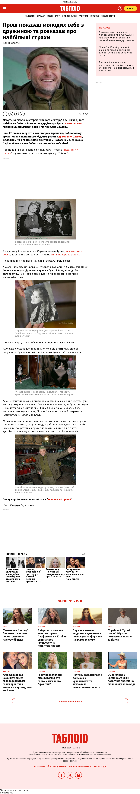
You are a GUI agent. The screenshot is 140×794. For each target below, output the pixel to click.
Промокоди (100, 766)
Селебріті (29, 16)
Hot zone (94, 16)
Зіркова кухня (69, 16)
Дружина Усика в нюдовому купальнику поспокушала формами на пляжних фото (87, 635)
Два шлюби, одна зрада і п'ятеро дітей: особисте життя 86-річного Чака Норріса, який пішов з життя (116, 66)
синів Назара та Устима (65, 254)
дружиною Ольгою (70, 136)
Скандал (41, 16)
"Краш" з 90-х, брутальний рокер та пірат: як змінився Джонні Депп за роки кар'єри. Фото (116, 51)
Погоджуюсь (6, 792)
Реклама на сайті (42, 766)
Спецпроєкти (108, 16)
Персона (104, 27)
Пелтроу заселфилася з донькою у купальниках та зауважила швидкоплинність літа (87, 681)
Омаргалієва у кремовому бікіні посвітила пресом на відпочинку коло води (121, 679)
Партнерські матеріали (80, 766)
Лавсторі (83, 16)
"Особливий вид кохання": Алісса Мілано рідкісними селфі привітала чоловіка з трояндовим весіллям (17, 682)
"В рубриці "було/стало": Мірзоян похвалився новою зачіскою (120, 635)
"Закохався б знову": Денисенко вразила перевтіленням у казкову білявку (16, 635)
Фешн (50, 16)
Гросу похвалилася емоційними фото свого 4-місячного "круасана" (50, 679)
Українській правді (59, 499)
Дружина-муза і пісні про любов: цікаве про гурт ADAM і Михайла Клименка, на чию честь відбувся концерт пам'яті (117, 36)
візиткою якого (74, 123)
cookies (26, 790)
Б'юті (57, 16)
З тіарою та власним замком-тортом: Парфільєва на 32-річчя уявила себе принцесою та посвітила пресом (52, 638)
